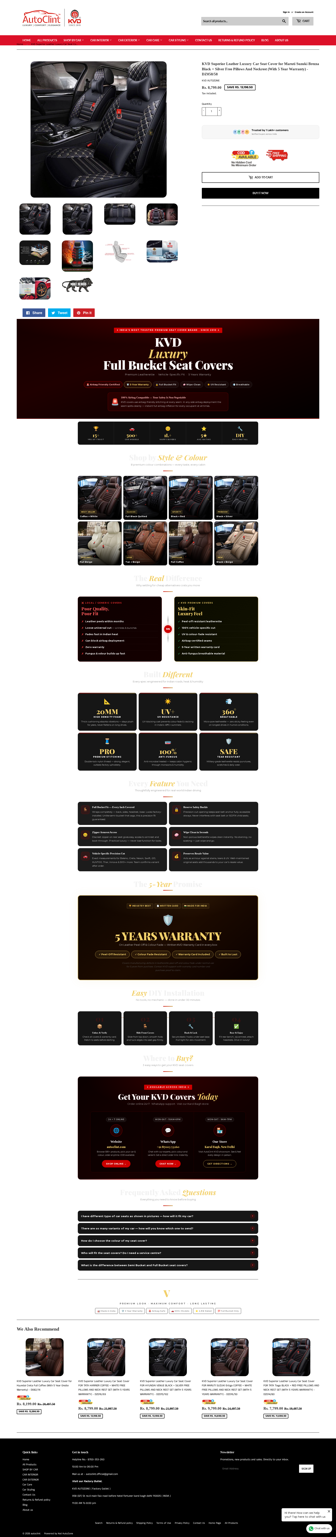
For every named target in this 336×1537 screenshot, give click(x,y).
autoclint (35, 1533)
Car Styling (177, 40)
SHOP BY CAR (73, 40)
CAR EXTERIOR (128, 40)
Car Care (153, 40)
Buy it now (261, 193)
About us (281, 40)
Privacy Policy (182, 1523)
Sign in (286, 12)
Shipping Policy (144, 1523)
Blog (265, 40)
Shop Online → (116, 1163)
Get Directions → (219, 1163)
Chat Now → (168, 1163)
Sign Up (306, 1468)
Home (27, 40)
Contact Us (203, 40)
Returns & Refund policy (236, 40)
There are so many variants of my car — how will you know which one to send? (167, 1228)
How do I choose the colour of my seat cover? (167, 1240)
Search (98, 1523)
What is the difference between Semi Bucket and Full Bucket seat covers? (167, 1265)
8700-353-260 (96, 1459)
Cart (306, 21)
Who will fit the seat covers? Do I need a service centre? (167, 1252)
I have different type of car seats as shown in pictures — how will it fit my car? (167, 1216)
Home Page (215, 1523)
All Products (47, 40)
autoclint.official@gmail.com (102, 1474)
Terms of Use (163, 1523)
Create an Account (304, 12)
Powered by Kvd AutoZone (58, 1533)
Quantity (207, 104)
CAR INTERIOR (99, 40)
